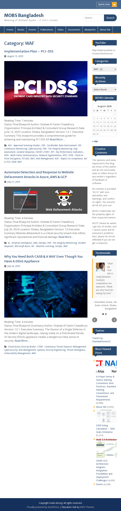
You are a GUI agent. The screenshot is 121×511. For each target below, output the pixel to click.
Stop (106, 314)
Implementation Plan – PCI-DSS (28, 51)
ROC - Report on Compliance (69, 158)
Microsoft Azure (22, 246)
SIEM (14, 161)
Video (61, 29)
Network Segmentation (50, 155)
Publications (46, 29)
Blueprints (90, 29)
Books (20, 29)
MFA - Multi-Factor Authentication (21, 155)
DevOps (42, 242)
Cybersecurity (34, 148)
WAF (19, 161)
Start (103, 314)
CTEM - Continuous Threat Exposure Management (61, 346)
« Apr (95, 141)
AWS (35, 242)
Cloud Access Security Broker (22, 346)
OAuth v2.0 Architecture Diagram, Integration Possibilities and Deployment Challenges (104, 470)
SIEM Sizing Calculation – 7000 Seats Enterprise (105, 428)
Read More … (57, 139)
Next (114, 319)
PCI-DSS (25, 158)
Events (32, 29)
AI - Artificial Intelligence (20, 242)
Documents (74, 29)
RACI (32, 158)
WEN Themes (87, 507)
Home (9, 29)
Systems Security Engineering (51, 349)
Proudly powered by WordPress (43, 507)
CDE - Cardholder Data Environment (59, 145)
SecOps (58, 246)
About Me (105, 29)
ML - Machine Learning (42, 246)
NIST (65, 155)
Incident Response (25, 151)
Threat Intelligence (76, 349)
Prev (94, 319)
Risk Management (45, 158)
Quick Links (104, 4)
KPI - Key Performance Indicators (67, 151)
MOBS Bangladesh (24, 15)
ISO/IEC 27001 (43, 151)
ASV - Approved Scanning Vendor (24, 145)
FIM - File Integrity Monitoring (57, 148)
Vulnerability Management (17, 353)
